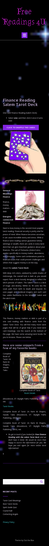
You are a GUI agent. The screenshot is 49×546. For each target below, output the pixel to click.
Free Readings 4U (24, 17)
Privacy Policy (8, 522)
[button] (24, 35)
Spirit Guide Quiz (10, 507)
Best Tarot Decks (10, 504)
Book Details (29, 393)
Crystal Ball (7, 510)
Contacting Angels (10, 514)
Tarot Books (8, 406)
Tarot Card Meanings (12, 500)
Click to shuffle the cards (21, 127)
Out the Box (29, 540)
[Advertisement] (24, 66)
